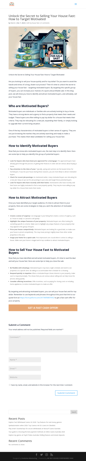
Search (74, 412)
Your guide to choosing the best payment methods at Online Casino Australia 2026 (37, 432)
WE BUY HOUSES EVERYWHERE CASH (60, 458)
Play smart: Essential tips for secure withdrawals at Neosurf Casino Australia (34, 429)
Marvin (13, 23)
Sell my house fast (33, 23)
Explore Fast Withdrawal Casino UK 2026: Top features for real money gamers (35, 422)
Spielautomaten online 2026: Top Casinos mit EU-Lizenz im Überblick (32, 425)
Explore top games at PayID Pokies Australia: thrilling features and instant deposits (37, 435)
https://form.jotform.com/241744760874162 (37, 298)
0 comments (45, 23)
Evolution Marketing (29, 458)
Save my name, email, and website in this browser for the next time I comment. (42, 385)
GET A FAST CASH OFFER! (43, 308)
